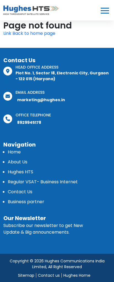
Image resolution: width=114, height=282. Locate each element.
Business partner (26, 202)
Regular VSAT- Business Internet (43, 182)
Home (14, 152)
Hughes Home (76, 275)
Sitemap (26, 275)
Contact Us (20, 192)
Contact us (49, 275)
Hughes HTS (20, 172)
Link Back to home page (29, 33)
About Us (17, 162)
